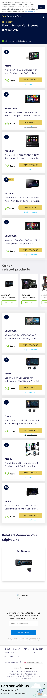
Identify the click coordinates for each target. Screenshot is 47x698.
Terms (26, 649)
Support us (9, 653)
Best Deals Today (12, 656)
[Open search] (43, 17)
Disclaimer (38, 649)
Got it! (41, 7)
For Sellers (37, 653)
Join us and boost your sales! (14, 693)
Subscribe (23, 632)
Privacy (16, 649)
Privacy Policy (30, 11)
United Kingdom (33, 662)
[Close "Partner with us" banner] (45, 684)
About (7, 649)
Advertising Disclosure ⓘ (12, 662)
